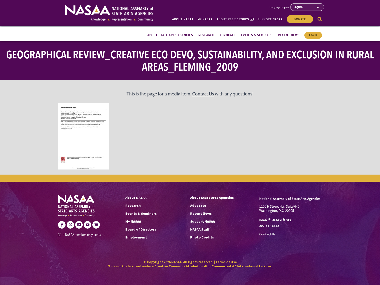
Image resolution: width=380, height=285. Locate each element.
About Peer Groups (234, 19)
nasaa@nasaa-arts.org (275, 219)
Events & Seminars (141, 213)
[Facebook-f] (62, 225)
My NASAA (205, 19)
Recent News (201, 213)
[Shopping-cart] (96, 225)
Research (133, 205)
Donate (300, 19)
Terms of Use (226, 262)
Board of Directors (140, 229)
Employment (136, 237)
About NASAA (183, 19)
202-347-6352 (269, 226)
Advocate (198, 205)
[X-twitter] (70, 225)
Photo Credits (202, 237)
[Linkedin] (79, 225)
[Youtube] (87, 225)
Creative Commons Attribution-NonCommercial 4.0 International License (212, 266)
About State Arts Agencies (212, 197)
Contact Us (203, 94)
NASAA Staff (199, 229)
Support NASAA (270, 19)
